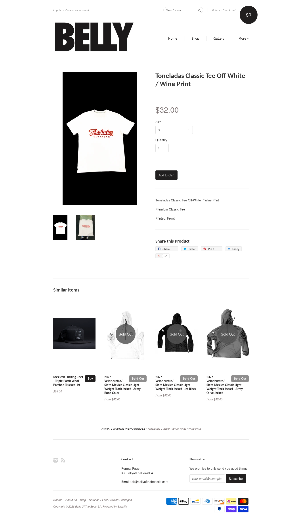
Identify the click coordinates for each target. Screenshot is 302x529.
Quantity (161, 140)
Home (172, 38)
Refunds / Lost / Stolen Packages (110, 499)
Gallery (218, 38)
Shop (195, 38)
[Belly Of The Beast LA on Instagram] (55, 460)
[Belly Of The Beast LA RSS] (63, 460)
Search (57, 499)
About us (71, 499)
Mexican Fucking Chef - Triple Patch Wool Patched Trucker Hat (68, 381)
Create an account (77, 10)
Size (158, 121)
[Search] (199, 10)
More (243, 38)
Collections (117, 428)
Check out (229, 10)
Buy (90, 378)
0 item (216, 10)
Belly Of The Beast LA (88, 506)
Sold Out (138, 378)
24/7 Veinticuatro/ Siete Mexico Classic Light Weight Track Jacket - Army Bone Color (122, 385)
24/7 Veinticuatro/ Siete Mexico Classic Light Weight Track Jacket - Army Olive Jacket (224, 385)
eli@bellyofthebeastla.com (150, 481)
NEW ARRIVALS (135, 428)
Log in (57, 10)
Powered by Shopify (114, 506)
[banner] (94, 37)
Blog (83, 499)
